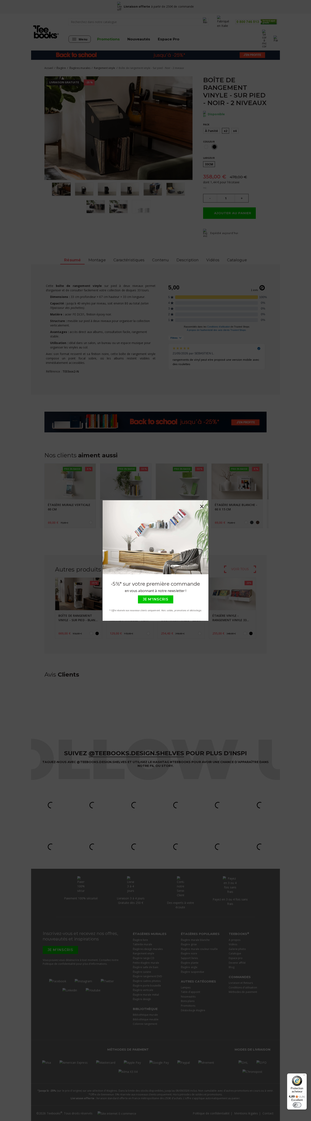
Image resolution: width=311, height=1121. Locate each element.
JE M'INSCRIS (155, 599)
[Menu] (304, 1076)
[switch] (297, 1104)
